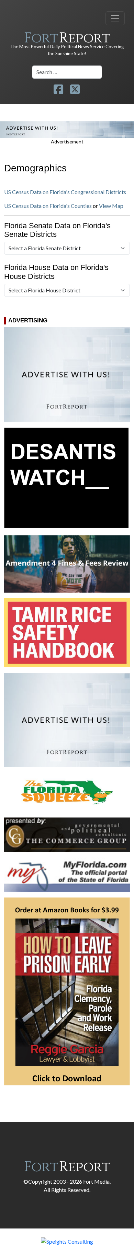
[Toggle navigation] (115, 18)
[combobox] (67, 72)
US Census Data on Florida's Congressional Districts (65, 192)
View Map (111, 205)
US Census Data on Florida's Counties (48, 205)
